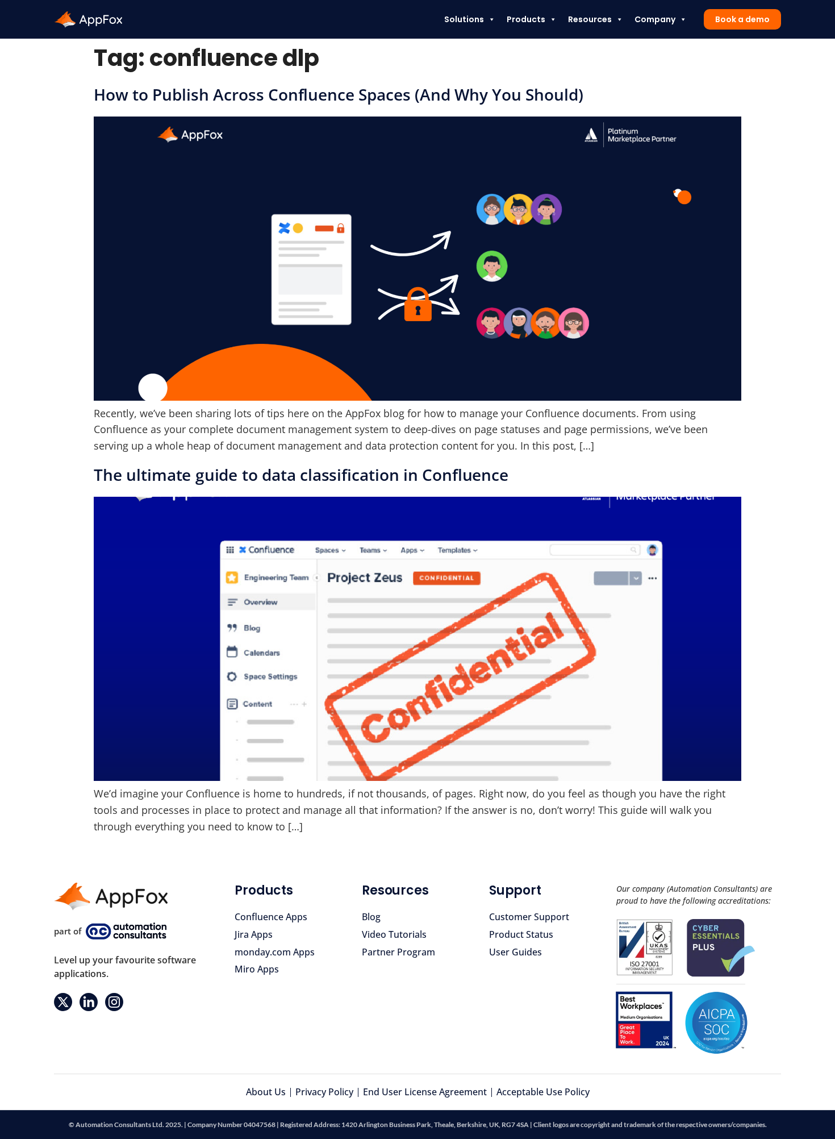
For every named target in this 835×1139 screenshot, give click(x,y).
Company (654, 19)
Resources (590, 19)
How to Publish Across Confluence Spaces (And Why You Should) (338, 94)
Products (526, 19)
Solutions (464, 19)
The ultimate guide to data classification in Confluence (301, 474)
